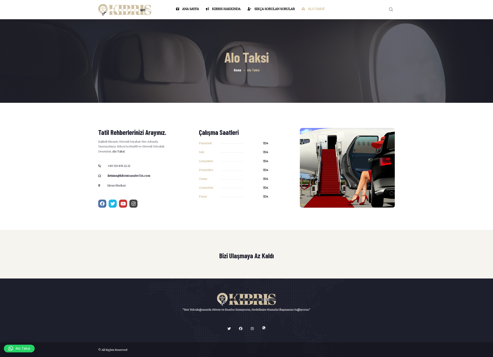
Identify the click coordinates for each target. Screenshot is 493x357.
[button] (19, 348)
